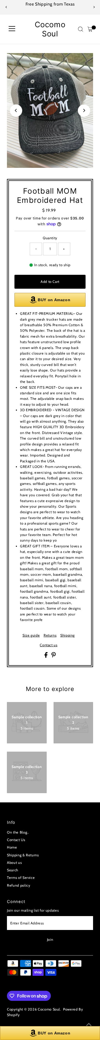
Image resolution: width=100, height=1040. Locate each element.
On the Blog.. (18, 832)
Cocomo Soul (50, 29)
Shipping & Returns (23, 855)
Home (12, 847)
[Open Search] (80, 29)
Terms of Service (21, 878)
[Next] (94, 7)
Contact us (48, 645)
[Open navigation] (12, 29)
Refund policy (18, 885)
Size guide (31, 635)
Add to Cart (50, 282)
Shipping (67, 635)
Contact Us (16, 840)
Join (50, 939)
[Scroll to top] (88, 1024)
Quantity (50, 238)
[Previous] (6, 7)
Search (12, 870)
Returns (50, 635)
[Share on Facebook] (46, 656)
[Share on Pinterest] (53, 656)
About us (14, 863)
